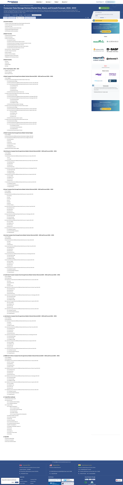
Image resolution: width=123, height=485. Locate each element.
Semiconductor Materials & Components (12, 5)
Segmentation (12, 17)
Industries (39, 2)
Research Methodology (30, 17)
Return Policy (22, 483)
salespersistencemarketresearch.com (62, 462)
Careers (21, 479)
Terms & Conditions (23, 481)
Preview (5, 17)
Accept (17, 482)
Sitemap (31, 483)
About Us (64, 2)
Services (48, 2)
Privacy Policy (33, 481)
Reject (13, 482)
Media (56, 2)
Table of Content (20, 17)
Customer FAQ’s (33, 479)
